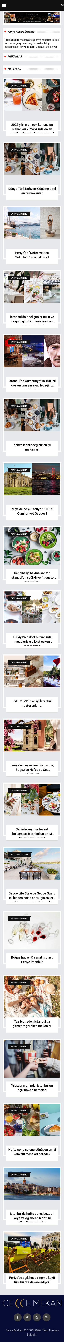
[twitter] (27, 1317)
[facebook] (18, 1317)
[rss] (46, 1317)
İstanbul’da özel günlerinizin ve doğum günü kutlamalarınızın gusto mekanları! (32, 321)
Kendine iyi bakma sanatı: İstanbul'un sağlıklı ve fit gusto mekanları (32, 577)
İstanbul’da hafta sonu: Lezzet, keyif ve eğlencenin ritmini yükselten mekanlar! (32, 1218)
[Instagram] (37, 1317)
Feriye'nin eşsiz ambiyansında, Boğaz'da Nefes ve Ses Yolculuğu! (32, 769)
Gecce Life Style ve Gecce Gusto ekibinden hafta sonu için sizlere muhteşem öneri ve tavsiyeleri (32, 897)
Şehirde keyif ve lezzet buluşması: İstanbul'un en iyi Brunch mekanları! (32, 833)
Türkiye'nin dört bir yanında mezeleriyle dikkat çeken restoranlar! (32, 641)
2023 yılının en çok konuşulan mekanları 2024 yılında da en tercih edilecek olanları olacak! (32, 129)
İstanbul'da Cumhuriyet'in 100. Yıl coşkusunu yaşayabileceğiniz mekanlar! (32, 385)
